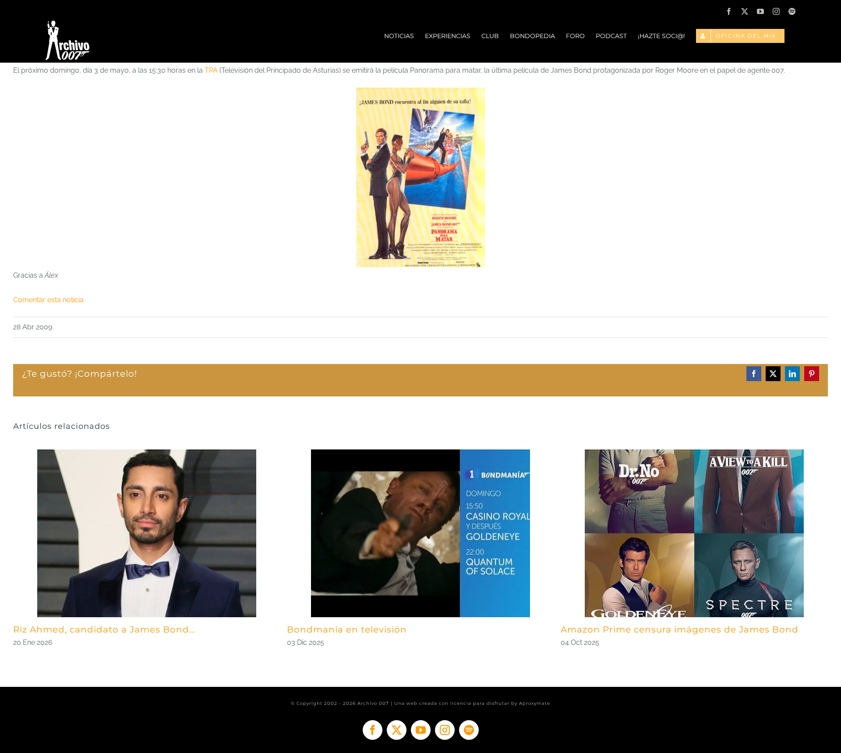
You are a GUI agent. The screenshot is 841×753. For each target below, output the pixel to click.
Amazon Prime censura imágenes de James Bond (680, 629)
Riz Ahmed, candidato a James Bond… (104, 629)
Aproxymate (534, 703)
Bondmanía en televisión (347, 629)
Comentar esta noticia (48, 300)
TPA (211, 70)
